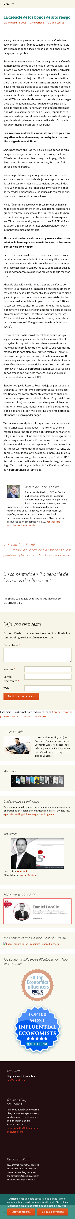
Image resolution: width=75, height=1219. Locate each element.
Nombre (9, 669)
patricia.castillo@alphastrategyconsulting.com (29, 814)
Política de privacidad (52, 1211)
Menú (6, 4)
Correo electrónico (11, 679)
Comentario (11, 645)
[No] (70, 1206)
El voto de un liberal (19, 544)
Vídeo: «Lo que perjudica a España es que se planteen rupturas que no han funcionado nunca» (37, 555)
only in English (27, 875)
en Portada (38, 22)
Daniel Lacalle (57, 22)
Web (6, 688)
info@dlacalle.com (16, 1080)
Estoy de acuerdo (21, 1211)
